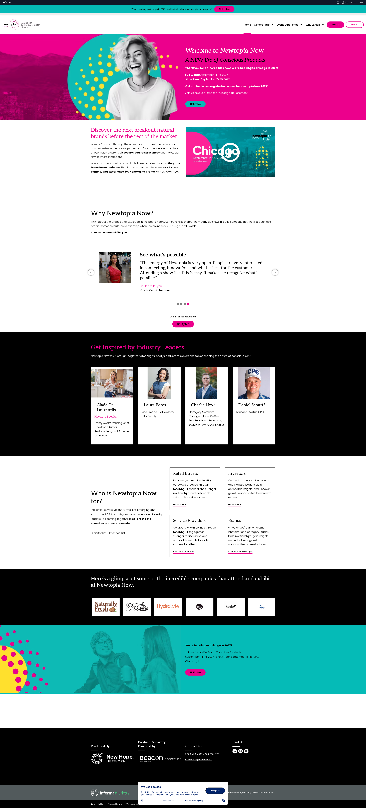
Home (247, 24)
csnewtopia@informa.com (198, 759)
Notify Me (224, 9)
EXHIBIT (355, 24)
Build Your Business (183, 551)
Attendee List (117, 533)
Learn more (179, 504)
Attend (335, 24)
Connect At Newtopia (240, 551)
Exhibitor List (98, 533)
